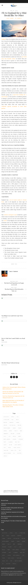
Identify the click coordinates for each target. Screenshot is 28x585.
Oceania (14, 439)
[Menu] (2, 5)
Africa (12, 416)
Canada (17, 422)
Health (16, 430)
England (3, 39)
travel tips (13, 450)
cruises (5, 425)
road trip (22, 552)
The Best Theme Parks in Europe (10, 363)
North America (7, 439)
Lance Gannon (9, 18)
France (19, 428)
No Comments (18, 18)
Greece (10, 430)
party (10, 552)
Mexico (14, 436)
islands (18, 433)
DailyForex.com (6, 491)
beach (17, 419)
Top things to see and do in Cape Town (12, 316)
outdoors (21, 439)
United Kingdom (7, 453)
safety (5, 444)
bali (13, 419)
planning (16, 552)
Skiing (10, 444)
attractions (6, 419)
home (21, 430)
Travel (9, 447)
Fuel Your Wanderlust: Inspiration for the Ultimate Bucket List (13, 396)
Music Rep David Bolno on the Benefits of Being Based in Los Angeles (13, 401)
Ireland (12, 433)
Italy (5, 436)
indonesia (6, 433)
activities (6, 416)
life (10, 436)
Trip (20, 450)
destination (12, 425)
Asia (18, 416)
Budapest (12, 422)
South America (17, 444)
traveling (6, 450)
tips (5, 447)
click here (11, 575)
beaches (5, 422)
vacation (19, 453)
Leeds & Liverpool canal (10, 214)
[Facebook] (11, 377)
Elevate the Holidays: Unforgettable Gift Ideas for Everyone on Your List (13, 392)
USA (14, 453)
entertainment (7, 428)
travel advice (16, 447)
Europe (14, 428)
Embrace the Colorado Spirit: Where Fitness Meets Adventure (14, 388)
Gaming (5, 430)
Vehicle (14, 563)
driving (19, 425)
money (19, 436)
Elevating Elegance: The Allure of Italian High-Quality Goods (13, 405)
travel (5, 220)
